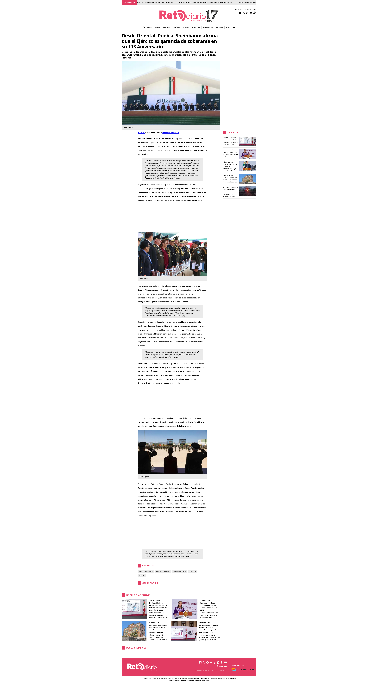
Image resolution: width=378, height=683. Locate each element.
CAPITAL (157, 27)
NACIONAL (186, 27)
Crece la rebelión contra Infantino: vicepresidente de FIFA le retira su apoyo (173, 2)
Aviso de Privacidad (202, 670)
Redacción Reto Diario (170, 133)
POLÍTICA (176, 27)
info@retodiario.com (203, 680)
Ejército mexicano (163, 571)
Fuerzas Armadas (179, 571)
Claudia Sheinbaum (146, 571)
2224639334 (232, 678)
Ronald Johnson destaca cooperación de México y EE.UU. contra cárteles (231, 2)
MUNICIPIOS (196, 27)
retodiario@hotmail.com (188, 680)
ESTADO (149, 27)
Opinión (229, 27)
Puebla (141, 575)
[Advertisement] (172, 218)
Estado (223, 670)
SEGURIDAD (166, 27)
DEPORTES (219, 27)
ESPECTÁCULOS (208, 27)
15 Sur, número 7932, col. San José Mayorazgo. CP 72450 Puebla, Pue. (200, 678)
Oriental (192, 571)
